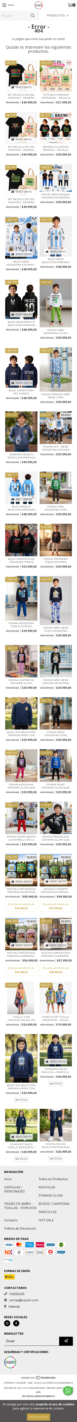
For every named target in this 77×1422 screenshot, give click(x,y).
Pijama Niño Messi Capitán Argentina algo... (55, 681)
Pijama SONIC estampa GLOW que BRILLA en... (55, 786)
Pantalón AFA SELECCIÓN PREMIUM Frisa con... (55, 1145)
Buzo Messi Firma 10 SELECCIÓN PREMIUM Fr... (21, 323)
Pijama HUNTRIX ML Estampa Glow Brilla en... (21, 681)
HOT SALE (46, 1220)
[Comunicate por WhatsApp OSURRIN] (68, 1390)
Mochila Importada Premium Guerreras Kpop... (21, 954)
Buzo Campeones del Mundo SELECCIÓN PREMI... (21, 392)
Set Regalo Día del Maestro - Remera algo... (21, 96)
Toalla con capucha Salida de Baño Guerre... (21, 1018)
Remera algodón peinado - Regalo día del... (55, 148)
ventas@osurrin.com (24, 1300)
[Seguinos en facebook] (16, 1323)
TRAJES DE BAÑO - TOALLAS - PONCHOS (20, 1206)
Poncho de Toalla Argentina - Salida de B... (55, 1018)
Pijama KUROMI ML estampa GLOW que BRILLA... (21, 786)
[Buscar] (32, 15)
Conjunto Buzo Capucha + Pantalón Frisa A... (56, 1070)
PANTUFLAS (48, 1212)
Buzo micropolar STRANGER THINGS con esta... (21, 560)
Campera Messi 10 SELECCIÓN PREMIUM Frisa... (21, 456)
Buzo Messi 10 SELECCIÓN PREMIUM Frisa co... (21, 508)
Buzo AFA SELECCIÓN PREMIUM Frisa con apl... (21, 734)
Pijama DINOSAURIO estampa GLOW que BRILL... (55, 838)
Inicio (8, 1179)
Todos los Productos (53, 1179)
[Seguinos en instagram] (7, 1323)
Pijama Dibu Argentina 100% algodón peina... (56, 508)
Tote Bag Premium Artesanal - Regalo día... (55, 96)
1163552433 (16, 1294)
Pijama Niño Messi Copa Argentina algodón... (55, 629)
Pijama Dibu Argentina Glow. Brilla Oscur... (55, 331)
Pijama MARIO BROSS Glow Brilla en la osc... (21, 838)
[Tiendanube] (38, 1378)
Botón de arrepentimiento (38, 1396)
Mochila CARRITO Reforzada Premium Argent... (55, 890)
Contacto (10, 1220)
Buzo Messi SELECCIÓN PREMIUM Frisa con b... (55, 261)
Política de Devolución (20, 1228)
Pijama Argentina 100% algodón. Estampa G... (21, 625)
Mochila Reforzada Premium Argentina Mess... (21, 890)
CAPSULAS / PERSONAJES (14, 1189)
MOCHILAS (47, 1187)
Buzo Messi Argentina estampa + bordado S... (21, 263)
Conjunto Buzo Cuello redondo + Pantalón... (21, 1146)
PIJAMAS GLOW (51, 1195)
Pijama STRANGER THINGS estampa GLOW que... (56, 560)
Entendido (38, 1416)
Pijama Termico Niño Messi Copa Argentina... (55, 396)
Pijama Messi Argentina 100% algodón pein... (56, 734)
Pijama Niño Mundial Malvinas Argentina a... (55, 196)
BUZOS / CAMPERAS (54, 1204)
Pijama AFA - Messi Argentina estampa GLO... (56, 448)
